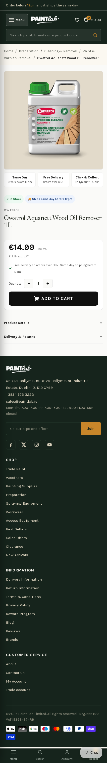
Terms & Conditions (23, 596)
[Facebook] (10, 444)
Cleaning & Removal (60, 51)
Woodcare (14, 477)
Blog (10, 622)
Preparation (29, 51)
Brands (12, 639)
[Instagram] (36, 444)
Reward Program (20, 614)
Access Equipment (22, 520)
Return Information (22, 588)
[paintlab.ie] (45, 20)
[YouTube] (49, 444)
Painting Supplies (22, 486)
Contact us (15, 672)
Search (40, 759)
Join (91, 428)
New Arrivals (17, 555)
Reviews (13, 631)
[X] (23, 444)
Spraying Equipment (24, 503)
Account (66, 759)
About (11, 664)
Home (8, 51)
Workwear (14, 512)
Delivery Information (24, 579)
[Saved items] (77, 20)
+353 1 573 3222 (20, 394)
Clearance (14, 546)
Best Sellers (16, 529)
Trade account (18, 690)
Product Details (16, 323)
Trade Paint (15, 469)
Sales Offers (16, 538)
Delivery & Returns (19, 337)
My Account (16, 681)
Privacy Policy (18, 605)
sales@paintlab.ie (21, 401)
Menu (20, 20)
